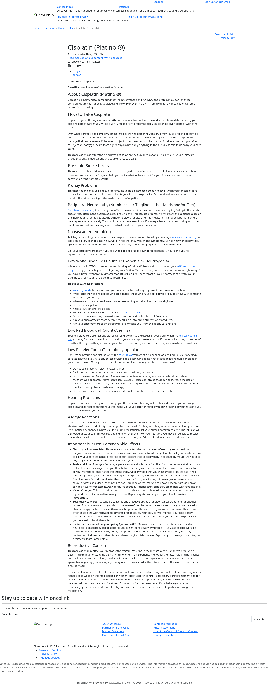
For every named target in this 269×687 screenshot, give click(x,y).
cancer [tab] (77, 75)
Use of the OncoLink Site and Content (175, 631)
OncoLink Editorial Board (117, 635)
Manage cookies (50, 657)
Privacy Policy (49, 654)
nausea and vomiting (183, 237)
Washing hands (82, 290)
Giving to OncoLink (164, 635)
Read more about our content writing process (95, 58)
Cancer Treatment (44, 28)
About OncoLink (111, 624)
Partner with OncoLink (115, 627)
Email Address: (10, 614)
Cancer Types (65, 7)
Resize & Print (227, 38)
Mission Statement (113, 631)
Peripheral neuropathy (81, 210)
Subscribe (259, 619)
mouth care (133, 312)
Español (158, 2)
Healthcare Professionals (72, 17)
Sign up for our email (217, 2)
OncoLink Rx (65, 28)
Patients (124, 7)
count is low (126, 355)
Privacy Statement (164, 627)
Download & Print (224, 34)
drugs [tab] (76, 71)
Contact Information (165, 624)
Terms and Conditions (51, 650)
